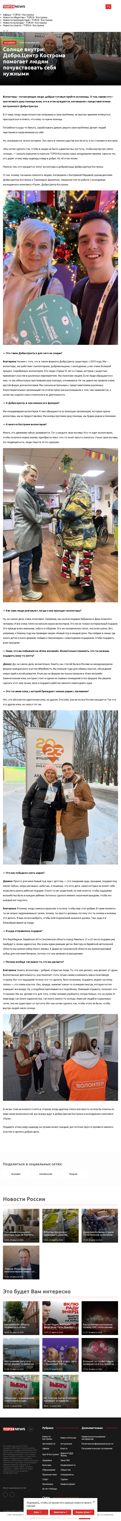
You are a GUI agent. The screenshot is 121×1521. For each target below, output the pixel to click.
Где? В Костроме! (50, 1454)
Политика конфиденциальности (97, 1444)
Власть (64, 1448)
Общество (65, 1470)
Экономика (47, 1484)
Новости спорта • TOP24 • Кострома (23, 25)
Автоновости (48, 1444)
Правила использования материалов (93, 1437)
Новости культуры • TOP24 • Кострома (25, 22)
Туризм (64, 1479)
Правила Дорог (67, 1484)
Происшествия (49, 1474)
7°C (108, 6)
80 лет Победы (49, 1489)
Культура (46, 1465)
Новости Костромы (47, 1437)
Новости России (68, 1438)
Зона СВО (65, 1460)
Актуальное (66, 1444)
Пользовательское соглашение (97, 1448)
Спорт (45, 1479)
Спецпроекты (67, 1474)
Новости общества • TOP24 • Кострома (25, 17)
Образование (48, 1470)
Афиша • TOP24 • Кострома (18, 14)
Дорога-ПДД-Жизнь (67, 1454)
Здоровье (47, 1460)
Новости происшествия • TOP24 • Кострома (27, 20)
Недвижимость (68, 1465)
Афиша (45, 1448)
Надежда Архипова (107, 58)
